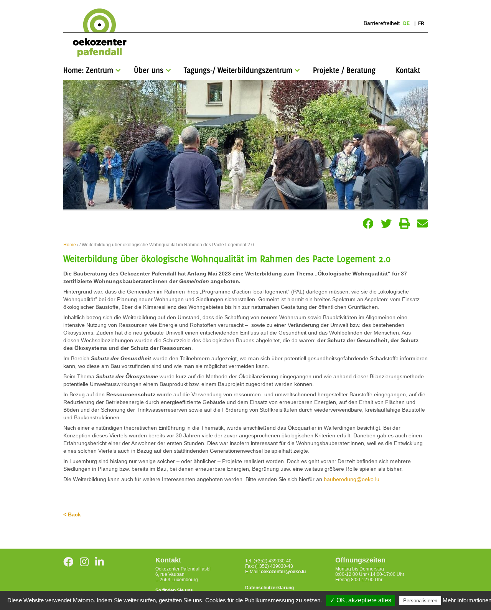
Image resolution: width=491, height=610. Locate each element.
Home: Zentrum (88, 70)
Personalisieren (420, 600)
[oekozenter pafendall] (97, 33)
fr (421, 23)
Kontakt (408, 70)
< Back (72, 514)
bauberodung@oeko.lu (351, 479)
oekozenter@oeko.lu (283, 571)
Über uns (148, 70)
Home (69, 244)
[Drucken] (404, 223)
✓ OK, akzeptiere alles (360, 600)
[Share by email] (422, 223)
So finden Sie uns (174, 590)
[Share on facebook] (368, 223)
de (407, 23)
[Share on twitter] (386, 223)
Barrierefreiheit (382, 23)
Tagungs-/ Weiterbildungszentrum (238, 70)
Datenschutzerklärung (269, 587)
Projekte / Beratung (344, 70)
